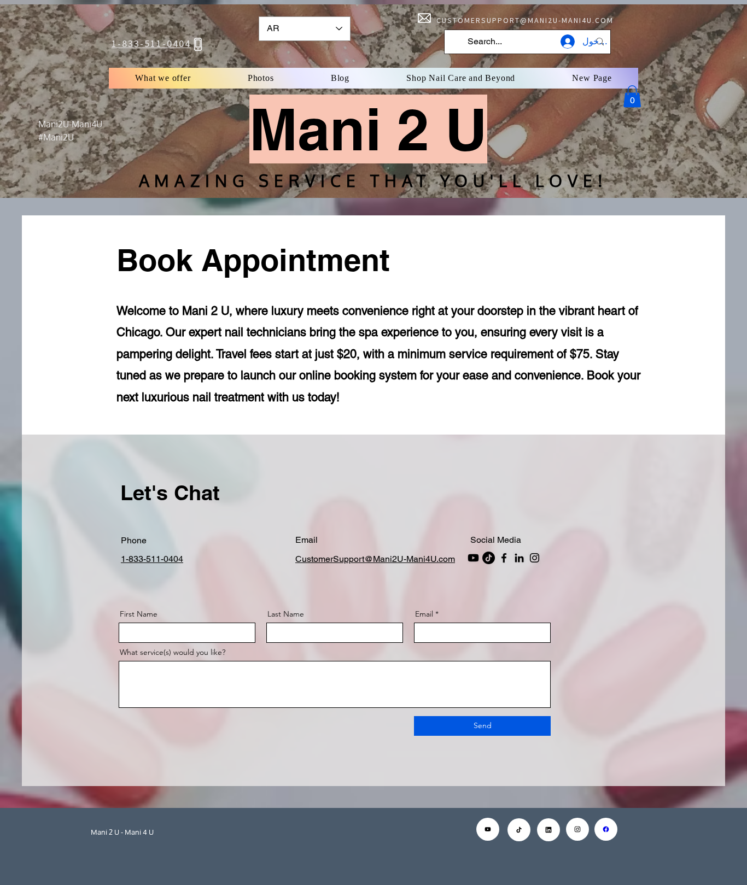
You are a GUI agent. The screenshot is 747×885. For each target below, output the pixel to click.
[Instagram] (534, 558)
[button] (632, 96)
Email (424, 614)
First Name (138, 614)
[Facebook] (504, 558)
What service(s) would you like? (172, 652)
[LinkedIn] (519, 558)
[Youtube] (473, 558)
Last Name (285, 614)
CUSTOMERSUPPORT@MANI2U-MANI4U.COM (525, 20)
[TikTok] (488, 558)
